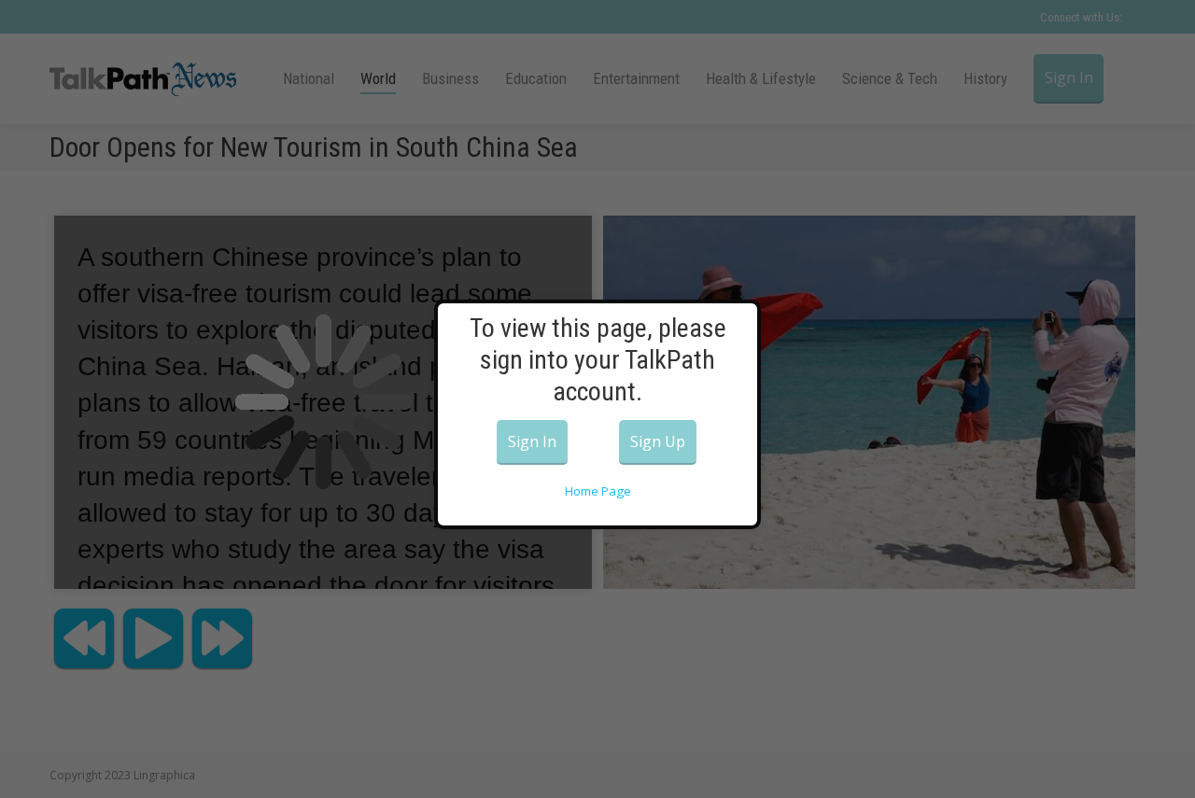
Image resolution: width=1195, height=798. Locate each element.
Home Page (598, 491)
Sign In (532, 441)
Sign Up (657, 441)
